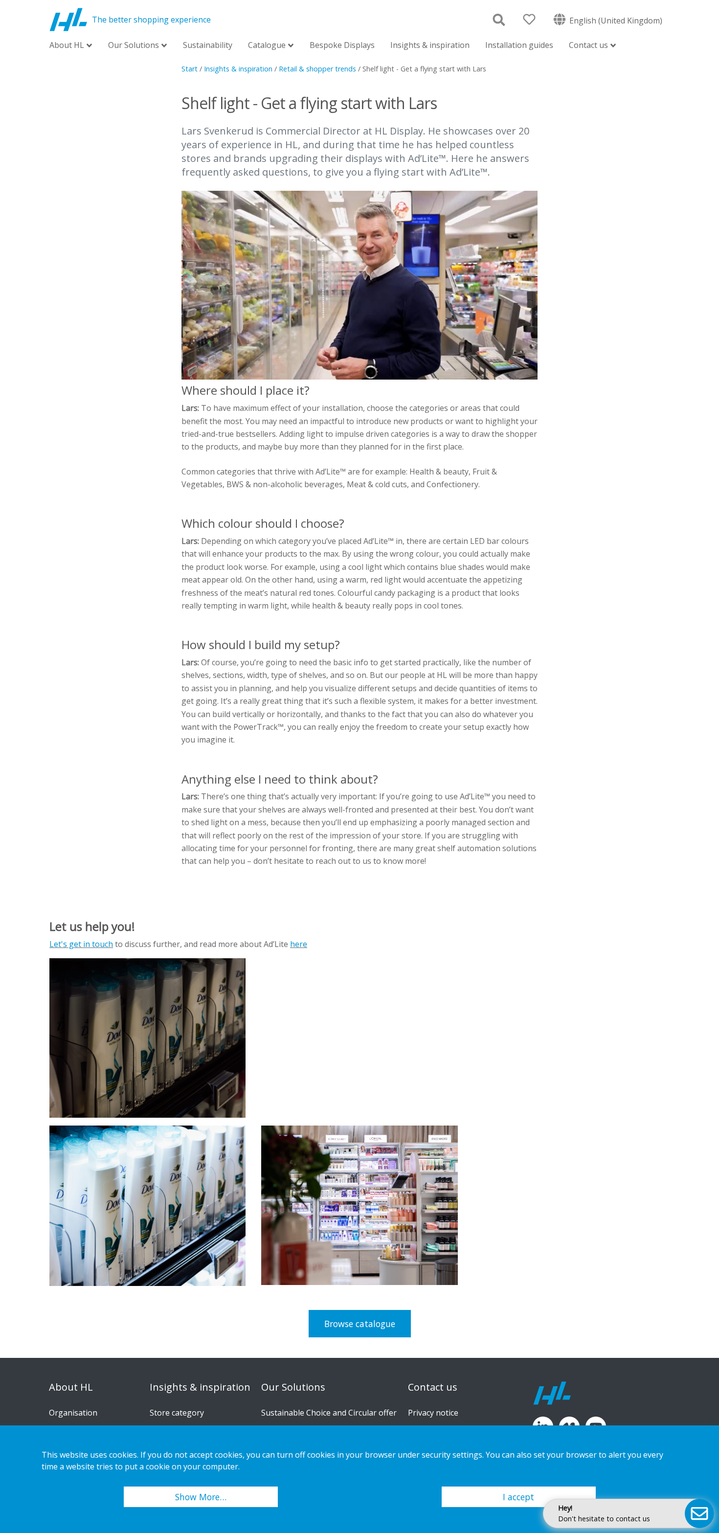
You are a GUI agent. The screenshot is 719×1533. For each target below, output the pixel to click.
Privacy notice (433, 1412)
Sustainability (207, 45)
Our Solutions (133, 45)
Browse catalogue (359, 1324)
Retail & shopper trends (317, 68)
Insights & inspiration (430, 45)
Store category (177, 1412)
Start (189, 68)
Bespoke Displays (342, 45)
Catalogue (267, 45)
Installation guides (519, 45)
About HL (66, 45)
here (298, 944)
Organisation (73, 1412)
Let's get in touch (81, 944)
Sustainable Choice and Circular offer (329, 1412)
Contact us (588, 45)
